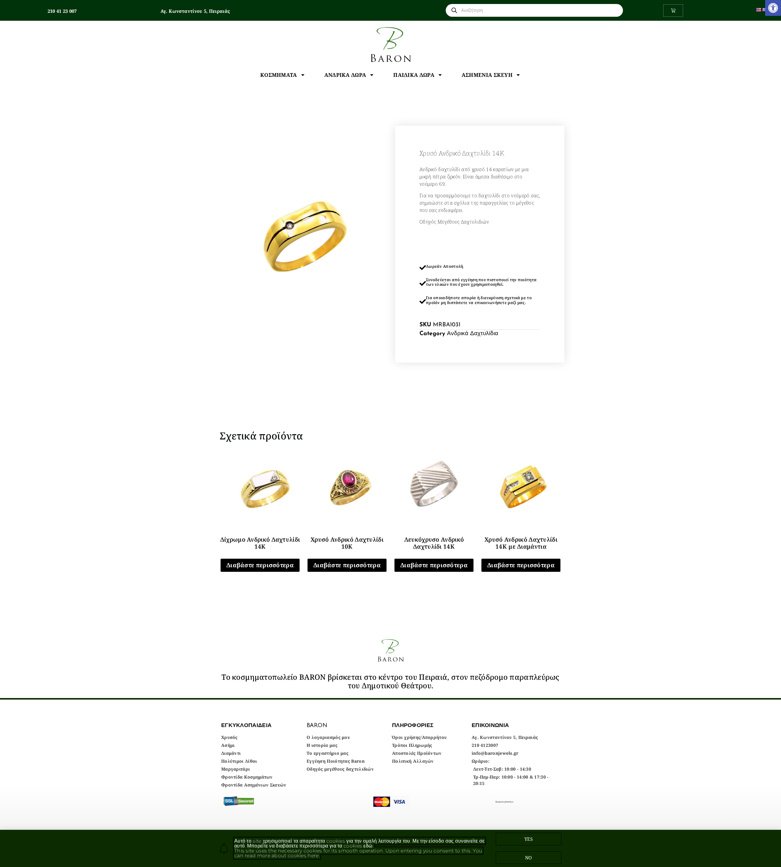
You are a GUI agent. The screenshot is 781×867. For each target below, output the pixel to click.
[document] (390, 433)
